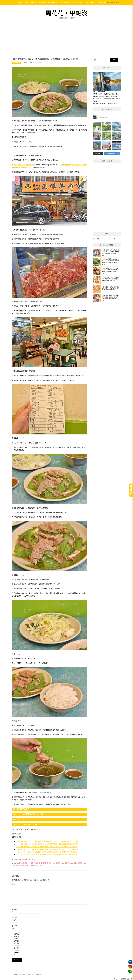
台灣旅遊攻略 (65, 2)
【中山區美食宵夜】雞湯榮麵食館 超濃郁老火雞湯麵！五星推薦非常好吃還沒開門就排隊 (46, 855)
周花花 (25, 62)
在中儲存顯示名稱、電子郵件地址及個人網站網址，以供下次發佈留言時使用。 (16, 944)
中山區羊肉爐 (34, 863)
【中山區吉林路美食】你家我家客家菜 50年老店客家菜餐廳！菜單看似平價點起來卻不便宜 (47, 844)
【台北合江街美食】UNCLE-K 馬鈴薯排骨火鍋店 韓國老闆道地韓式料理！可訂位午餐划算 (47, 849)
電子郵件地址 (14, 919)
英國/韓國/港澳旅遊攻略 (48, 2)
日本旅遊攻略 (31, 2)
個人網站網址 (14, 927)
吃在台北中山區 (16, 62)
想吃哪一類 (90, 2)
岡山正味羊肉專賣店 (71, 863)
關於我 (20, 2)
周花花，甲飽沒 (67, 13)
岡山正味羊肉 (60, 863)
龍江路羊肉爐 (19, 865)
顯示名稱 (14, 910)
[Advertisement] (66, 38)
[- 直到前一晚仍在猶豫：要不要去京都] (106, 136)
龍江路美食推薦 (43, 863)
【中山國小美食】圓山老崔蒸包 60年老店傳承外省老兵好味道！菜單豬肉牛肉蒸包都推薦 (46, 852)
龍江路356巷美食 (29, 865)
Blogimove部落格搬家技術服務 (123, 979)
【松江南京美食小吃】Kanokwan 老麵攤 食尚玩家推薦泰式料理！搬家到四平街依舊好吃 (46, 847)
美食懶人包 (101, 2)
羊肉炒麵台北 (40, 865)
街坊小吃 (33, 860)
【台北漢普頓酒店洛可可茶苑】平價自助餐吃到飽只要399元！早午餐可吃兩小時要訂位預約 (47, 841)
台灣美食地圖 (78, 2)
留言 (14, 884)
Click (131, 490)
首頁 (13, 2)
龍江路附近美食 (24, 863)
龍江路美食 (52, 863)
